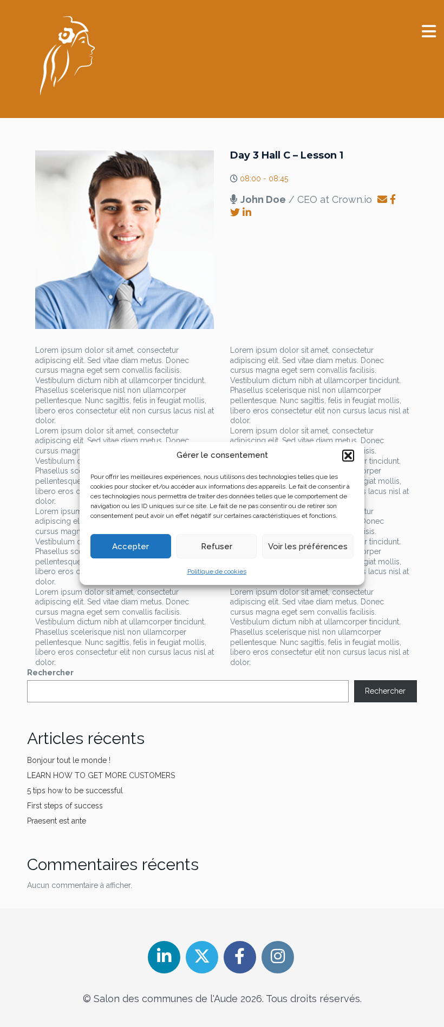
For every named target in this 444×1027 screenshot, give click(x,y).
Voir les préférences (308, 546)
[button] (348, 455)
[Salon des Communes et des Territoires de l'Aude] (67, 55)
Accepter (130, 546)
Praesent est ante (56, 821)
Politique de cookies (216, 571)
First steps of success (65, 805)
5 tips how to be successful (75, 790)
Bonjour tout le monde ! (68, 760)
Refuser (216, 546)
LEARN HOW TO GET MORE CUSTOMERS (101, 775)
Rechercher (50, 672)
